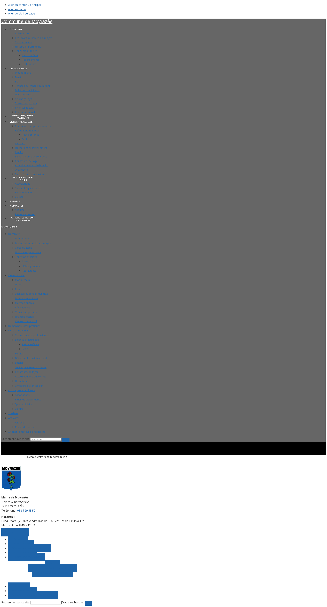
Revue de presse (25, 427)
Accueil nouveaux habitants (30, 376)
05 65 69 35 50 (26, 510)
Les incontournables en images (33, 243)
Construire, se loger (26, 372)
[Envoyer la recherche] (65, 440)
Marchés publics (24, 303)
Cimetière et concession (29, 385)
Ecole (25, 349)
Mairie (18, 284)
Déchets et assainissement (31, 358)
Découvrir (14, 234)
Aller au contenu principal (24, 5)
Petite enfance (30, 344)
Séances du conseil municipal (31, 293)
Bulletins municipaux (26, 298)
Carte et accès (23, 247)
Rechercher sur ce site (15, 602)
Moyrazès (26, 21)
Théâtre (13, 413)
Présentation (22, 238)
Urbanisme (21, 381)
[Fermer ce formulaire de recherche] (88, 603)
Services (20, 353)
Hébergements (31, 266)
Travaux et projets (26, 312)
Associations (22, 395)
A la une (19, 422)
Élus (17, 289)
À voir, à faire (29, 261)
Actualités (14, 418)
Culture (19, 408)
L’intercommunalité (26, 321)
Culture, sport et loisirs (21, 390)
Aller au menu (17, 9)
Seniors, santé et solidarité (30, 367)
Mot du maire (23, 280)
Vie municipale (16, 275)
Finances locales (24, 316)
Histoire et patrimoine (28, 252)
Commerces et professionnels (32, 335)
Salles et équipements (28, 399)
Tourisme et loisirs (26, 257)
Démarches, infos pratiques (24, 326)
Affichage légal (23, 307)
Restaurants (29, 270)
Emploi (19, 362)
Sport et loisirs (23, 404)
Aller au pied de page (21, 13)
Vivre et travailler (18, 330)
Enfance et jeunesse (27, 339)
